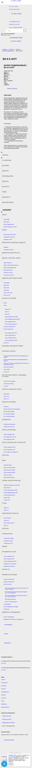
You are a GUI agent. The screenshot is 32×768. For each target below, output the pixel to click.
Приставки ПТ (7, 487)
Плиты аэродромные (9, 434)
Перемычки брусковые (9, 424)
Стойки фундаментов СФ (10, 561)
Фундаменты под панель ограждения (13, 619)
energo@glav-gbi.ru (14, 21)
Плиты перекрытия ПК (9, 449)
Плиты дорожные (9, 430)
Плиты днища (7, 604)
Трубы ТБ (6, 507)
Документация (7, 202)
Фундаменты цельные (9, 566)
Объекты (5, 181)
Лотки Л (7, 311)
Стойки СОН (7, 497)
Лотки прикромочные (10, 321)
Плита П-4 (6, 398)
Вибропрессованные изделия (13, 242)
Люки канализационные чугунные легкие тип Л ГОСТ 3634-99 (16, 588)
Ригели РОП (7, 369)
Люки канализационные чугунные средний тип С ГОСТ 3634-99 (16, 592)
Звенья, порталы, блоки (11, 258)
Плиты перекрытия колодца (11, 606)
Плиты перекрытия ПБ (9, 447)
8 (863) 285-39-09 (14, 9)
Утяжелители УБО (8, 540)
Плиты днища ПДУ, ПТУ (11, 333)
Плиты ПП (6, 342)
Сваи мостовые (8, 465)
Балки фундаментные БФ (10, 226)
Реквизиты (6, 197)
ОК (11, 764)
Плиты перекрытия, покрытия (13, 442)
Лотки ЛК (7, 314)
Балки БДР (6, 219)
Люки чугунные (7, 584)
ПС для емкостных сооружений (12, 409)
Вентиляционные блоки (10, 234)
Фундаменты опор (9, 551)
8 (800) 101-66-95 (14, 24)
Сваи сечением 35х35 (9, 470)
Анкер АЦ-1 (6, 393)
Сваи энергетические (9, 477)
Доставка (5, 165)
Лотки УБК (6, 290)
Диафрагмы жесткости (11, 253)
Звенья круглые (8, 262)
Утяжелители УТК (8, 543)
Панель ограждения (9, 616)
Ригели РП (6, 372)
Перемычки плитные (9, 426)
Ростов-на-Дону (13, 6)
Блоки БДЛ (6, 282)
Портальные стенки (9, 275)
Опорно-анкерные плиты (12, 389)
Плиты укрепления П (9, 523)
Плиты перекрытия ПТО (11, 340)
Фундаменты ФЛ (8, 239)
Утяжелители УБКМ (9, 538)
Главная (5, 155)
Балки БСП (6, 221)
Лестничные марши (9, 383)
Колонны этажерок (8, 367)
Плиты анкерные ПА (9, 556)
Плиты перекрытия (8, 329)
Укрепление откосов (10, 513)
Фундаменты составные (10, 563)
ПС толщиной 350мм (9, 416)
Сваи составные (8, 475)
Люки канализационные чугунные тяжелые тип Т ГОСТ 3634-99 (16, 596)
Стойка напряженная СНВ (10, 490)
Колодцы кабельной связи (12, 346)
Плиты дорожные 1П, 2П (10, 436)
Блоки (4, 230)
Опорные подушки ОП (9, 326)
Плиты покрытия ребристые (11, 452)
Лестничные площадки (9, 381)
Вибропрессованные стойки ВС (12, 485)
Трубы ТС (6, 510)
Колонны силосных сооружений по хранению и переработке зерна (16, 364)
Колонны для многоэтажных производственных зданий (16, 356)
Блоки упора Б (7, 518)
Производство (7, 176)
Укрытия (5, 528)
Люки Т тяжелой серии (11, 601)
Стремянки (6, 609)
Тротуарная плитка (9, 249)
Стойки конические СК (9, 495)
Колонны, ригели (8, 351)
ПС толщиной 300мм (9, 414)
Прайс (4, 192)
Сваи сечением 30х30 (9, 467)
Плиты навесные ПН (9, 558)
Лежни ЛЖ (6, 287)
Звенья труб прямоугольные (11, 265)
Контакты (5, 186)
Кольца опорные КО (9, 579)
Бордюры (6, 247)
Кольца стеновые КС (9, 581)
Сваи (4, 460)
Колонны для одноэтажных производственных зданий (16, 360)
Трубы (4, 503)
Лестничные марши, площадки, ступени (14, 375)
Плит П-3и (6, 396)
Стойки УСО (7, 500)
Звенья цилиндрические (10, 267)
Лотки (5, 305)
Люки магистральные (10, 599)
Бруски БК (6, 285)
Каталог (3, 679)
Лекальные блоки (8, 270)
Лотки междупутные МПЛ (11, 316)
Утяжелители (7, 534)
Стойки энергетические (11, 480)
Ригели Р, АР (7, 295)
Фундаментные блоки (9, 237)
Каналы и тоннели (9, 298)
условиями (12, 756)
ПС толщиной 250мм (9, 411)
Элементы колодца (9, 574)
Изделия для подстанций (12, 278)
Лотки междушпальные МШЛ (12, 319)
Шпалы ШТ (6, 569)
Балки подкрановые (9, 224)
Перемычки (6, 419)
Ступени (6, 386)
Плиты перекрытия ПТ (10, 337)
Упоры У (6, 525)
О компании (6, 160)
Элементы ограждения (11, 612)
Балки (4, 214)
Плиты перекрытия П (10, 335)
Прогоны (5, 455)
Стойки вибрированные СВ (11, 492)
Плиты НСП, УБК (8, 292)
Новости (5, 171)
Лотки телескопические (11, 324)
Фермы (4, 546)
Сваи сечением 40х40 (9, 472)
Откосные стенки (8, 272)
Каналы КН (7, 309)
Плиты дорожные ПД (9, 439)
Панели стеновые (9, 402)
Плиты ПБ (6, 520)
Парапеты (6, 406)
